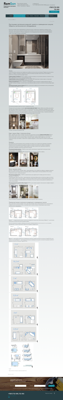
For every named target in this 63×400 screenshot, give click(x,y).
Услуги (31, 15)
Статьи (47, 15)
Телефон (31, 385)
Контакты (51, 15)
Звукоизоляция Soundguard (19, 15)
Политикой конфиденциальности (47, 388)
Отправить (51, 385)
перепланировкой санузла (43, 223)
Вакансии (42, 15)
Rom (10, 3)
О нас (27, 15)
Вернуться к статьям (11, 374)
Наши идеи (36, 15)
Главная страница (10, 19)
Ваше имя (12, 385)
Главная (11, 15)
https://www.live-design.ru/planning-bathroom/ (18, 370)
